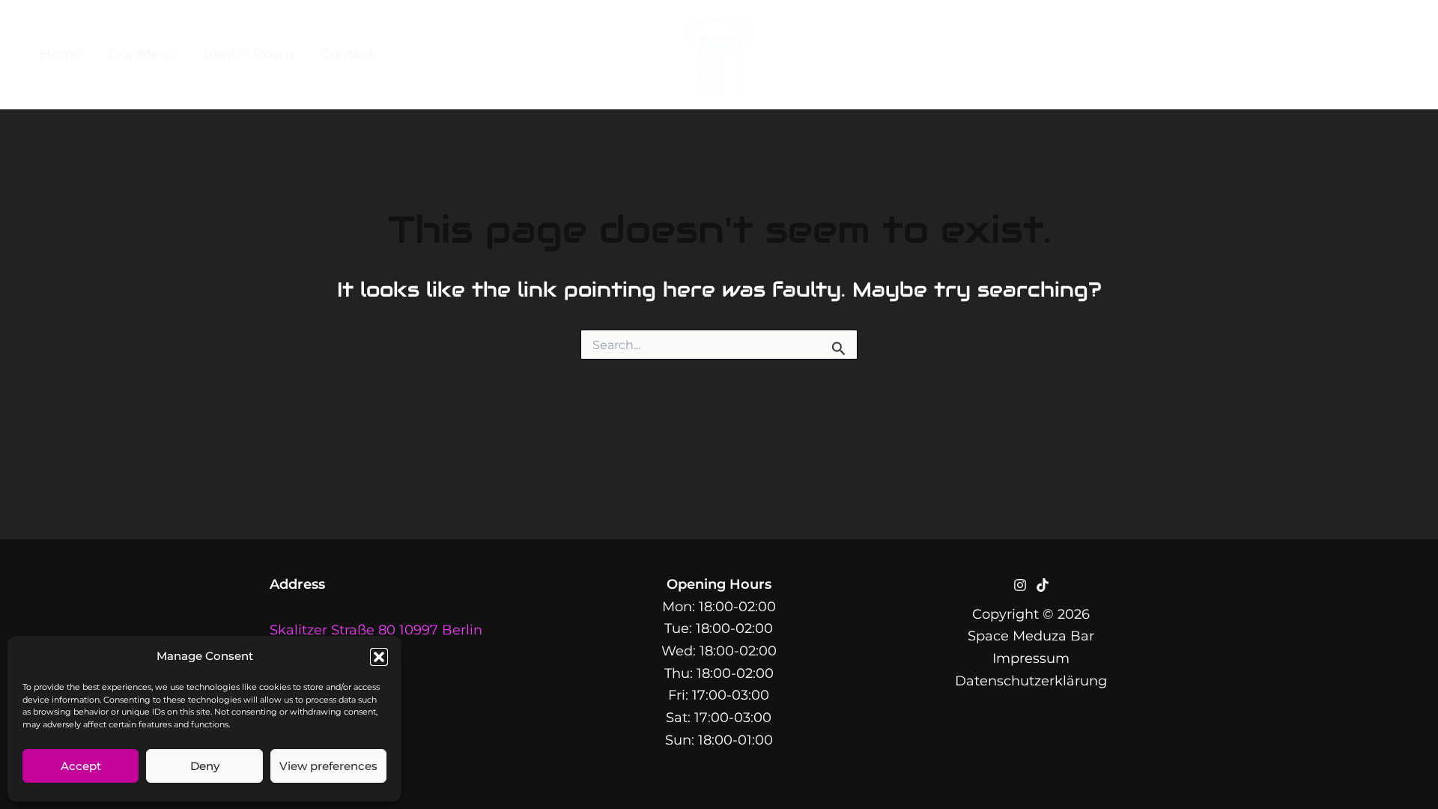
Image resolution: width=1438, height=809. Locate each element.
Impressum (1031, 658)
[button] (378, 656)
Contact (347, 54)
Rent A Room (249, 54)
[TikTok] (1405, 54)
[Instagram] (1373, 54)
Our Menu (143, 54)
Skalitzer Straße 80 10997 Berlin (376, 630)
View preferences (328, 766)
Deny (204, 766)
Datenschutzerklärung (1031, 681)
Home (61, 54)
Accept (81, 766)
